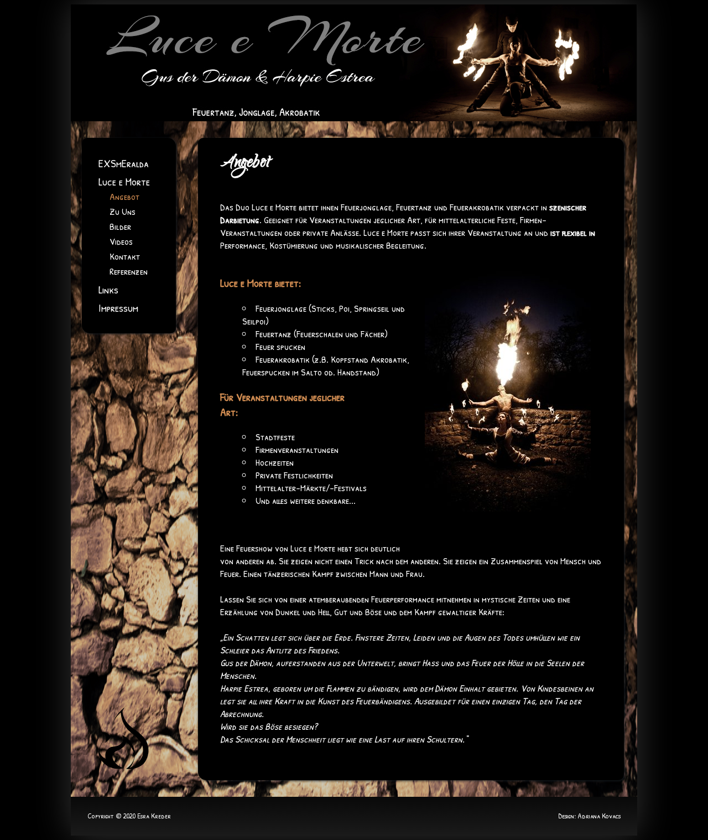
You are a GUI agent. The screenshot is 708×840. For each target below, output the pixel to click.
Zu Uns (123, 211)
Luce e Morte (124, 181)
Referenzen (129, 271)
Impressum (118, 307)
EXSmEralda (123, 163)
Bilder (120, 226)
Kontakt (125, 256)
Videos (121, 241)
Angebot (124, 196)
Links (108, 289)
